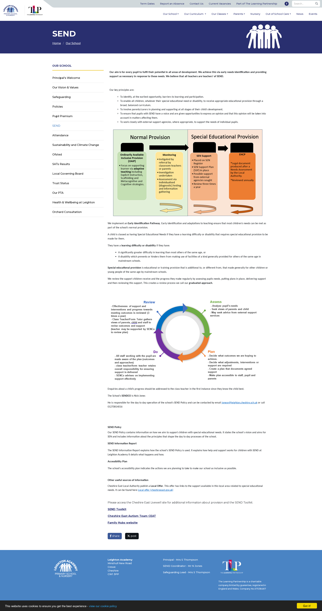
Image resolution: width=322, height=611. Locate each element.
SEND (56, 125)
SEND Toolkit (117, 509)
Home (56, 43)
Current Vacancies (220, 3)
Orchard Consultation (67, 212)
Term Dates (147, 3)
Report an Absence (172, 3)
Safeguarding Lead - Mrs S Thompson (186, 572)
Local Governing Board (67, 173)
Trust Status (60, 183)
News (299, 13)
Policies (57, 106)
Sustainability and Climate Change (75, 145)
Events (313, 13)
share (116, 536)
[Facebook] (287, 4)
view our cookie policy (103, 606)
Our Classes (218, 13)
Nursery (255, 13)
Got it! (307, 606)
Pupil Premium (62, 116)
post (133, 536)
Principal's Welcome (66, 77)
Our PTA (58, 192)
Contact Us (196, 3)
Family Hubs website (123, 522)
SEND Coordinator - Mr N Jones (182, 565)
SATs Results (61, 164)
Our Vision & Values (65, 87)
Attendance (60, 135)
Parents (238, 13)
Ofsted (57, 154)
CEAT (152, 516)
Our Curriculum (194, 13)
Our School (170, 13)
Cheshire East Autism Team (128, 516)
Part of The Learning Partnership (256, 3)
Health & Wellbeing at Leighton (73, 202)
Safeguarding (61, 97)
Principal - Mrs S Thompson (180, 559)
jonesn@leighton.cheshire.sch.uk (239, 402)
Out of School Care (277, 13)
